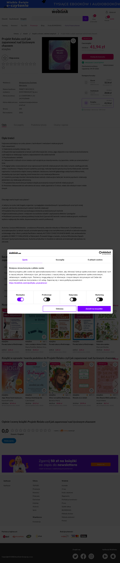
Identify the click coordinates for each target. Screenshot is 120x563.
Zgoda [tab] (25, 260)
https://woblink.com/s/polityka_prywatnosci (28, 283)
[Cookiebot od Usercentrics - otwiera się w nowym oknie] (100, 253)
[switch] (46, 299)
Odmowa (59, 309)
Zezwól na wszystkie (94, 309)
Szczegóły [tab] (60, 260)
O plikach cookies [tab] (95, 260)
